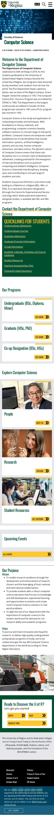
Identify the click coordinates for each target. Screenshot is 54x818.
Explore (39, 471)
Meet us (39, 422)
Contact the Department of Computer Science (27, 211)
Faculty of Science (22, 50)
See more (39, 317)
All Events (7, 554)
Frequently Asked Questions (18, 270)
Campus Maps (11, 781)
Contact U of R (12, 777)
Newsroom (10, 770)
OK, (14, 810)
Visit (31, 715)
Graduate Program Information (19, 241)
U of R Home (7, 50)
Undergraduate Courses (16, 231)
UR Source (31, 781)
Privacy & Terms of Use (36, 774)
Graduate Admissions (15, 236)
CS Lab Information (13, 246)
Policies (30, 770)
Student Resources (13, 260)
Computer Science (41, 50)
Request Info (14, 723)
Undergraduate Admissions (17, 225)
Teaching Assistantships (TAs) (18, 265)
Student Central (33, 777)
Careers (9, 774)
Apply (10, 715)
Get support (37, 519)
